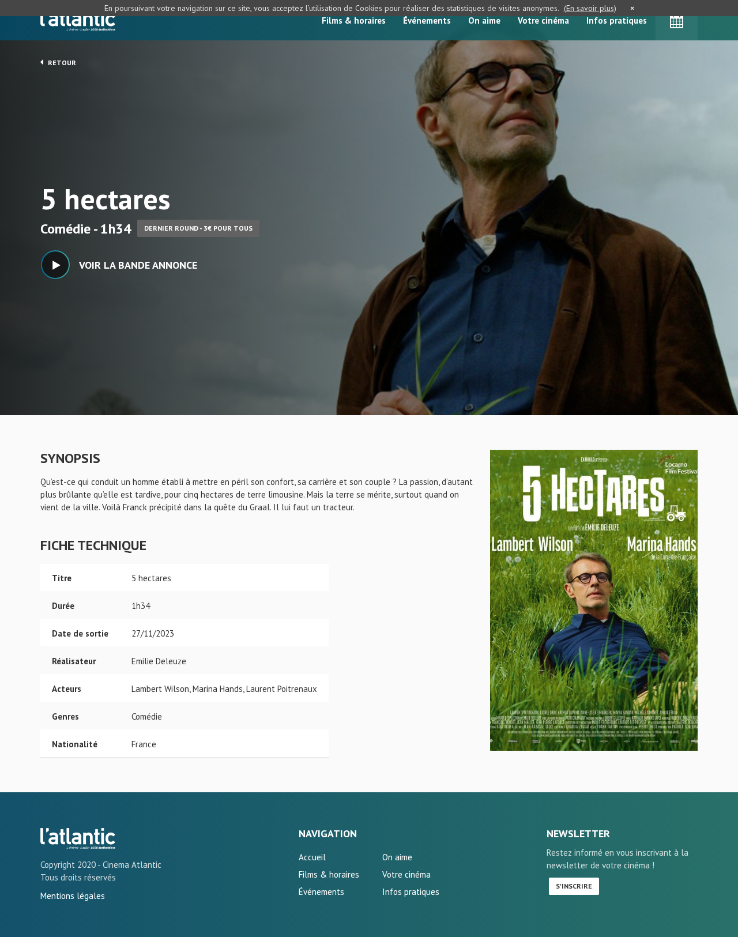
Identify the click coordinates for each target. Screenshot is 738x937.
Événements (427, 20)
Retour (61, 62)
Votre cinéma (543, 20)
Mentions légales (72, 895)
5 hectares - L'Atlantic (77, 838)
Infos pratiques (616, 20)
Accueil (312, 857)
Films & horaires (354, 20)
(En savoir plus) (590, 8)
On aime (484, 20)
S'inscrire (574, 886)
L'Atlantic (77, 20)
